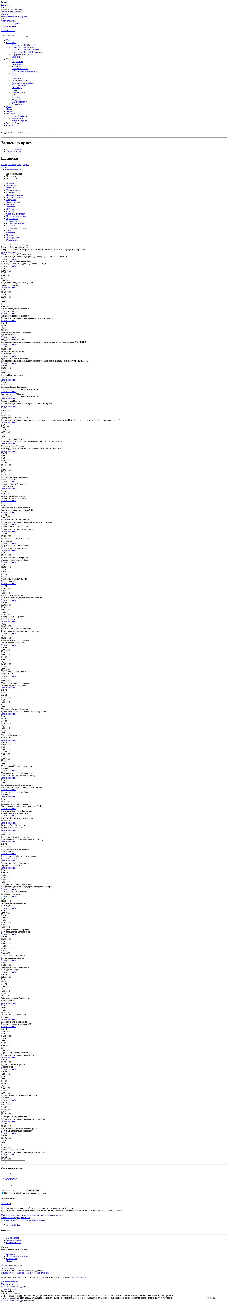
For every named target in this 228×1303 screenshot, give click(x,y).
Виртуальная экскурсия (22, 54)
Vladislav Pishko (79, 1277)
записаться (6, 1203)
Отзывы (10, 125)
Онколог (10, 211)
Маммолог (11, 204)
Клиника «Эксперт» (13, 1266)
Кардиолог (11, 199)
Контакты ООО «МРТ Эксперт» (26, 50)
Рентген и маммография (22, 83)
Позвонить (6, 1284)
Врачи (9, 109)
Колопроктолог (13, 202)
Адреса (14, 1284)
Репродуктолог (13, 221)
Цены (8, 106)
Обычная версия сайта (11, 12)
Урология (16, 97)
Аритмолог (11, 185)
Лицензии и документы (17, 1256)
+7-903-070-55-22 (10, 1179)
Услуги (9, 59)
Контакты (10, 1254)
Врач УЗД (10, 188)
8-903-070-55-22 (8, 21)
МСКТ (15, 76)
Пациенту (10, 114)
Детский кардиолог (15, 197)
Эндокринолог (13, 237)
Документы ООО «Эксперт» (24, 47)
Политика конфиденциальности (15, 1217)
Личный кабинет (8, 26)
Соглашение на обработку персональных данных (23, 1220)
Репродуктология (19, 85)
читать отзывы (7, 1268)
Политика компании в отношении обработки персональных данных (32, 1215)
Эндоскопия (17, 104)
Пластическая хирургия (22, 80)
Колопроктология (20, 69)
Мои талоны (17, 118)
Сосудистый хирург (15, 223)
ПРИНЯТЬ (211, 1298)
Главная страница (14, 149)
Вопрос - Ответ (13, 123)
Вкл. (16, 9)
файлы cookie (46, 1295)
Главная (9, 40)
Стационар (17, 87)
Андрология (17, 61)
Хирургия (16, 99)
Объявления (11, 1258)
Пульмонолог (12, 218)
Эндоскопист (12, 240)
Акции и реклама (14, 1240)
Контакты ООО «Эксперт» (24, 45)
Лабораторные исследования (25, 71)
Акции (9, 111)
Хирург (9, 235)
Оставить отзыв (13, 1242)
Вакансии (16, 57)
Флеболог (10, 233)
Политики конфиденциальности (124, 1298)
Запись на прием (19, 121)
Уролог (9, 230)
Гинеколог (11, 192)
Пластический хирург (16, 216)
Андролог (10, 183)
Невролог (10, 207)
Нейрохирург (12, 209)
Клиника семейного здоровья (14, 1287)
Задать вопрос (12, 1238)
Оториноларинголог (15, 214)
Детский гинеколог (15, 195)
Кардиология (17, 66)
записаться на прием (10, 23)
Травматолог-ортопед (16, 228)
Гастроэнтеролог (14, 190)
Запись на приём (8, 252)
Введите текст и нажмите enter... (15, 132)
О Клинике (11, 42)
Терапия (15, 90)
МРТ (14, 73)
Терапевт (10, 226)
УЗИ (14, 95)
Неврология (17, 78)
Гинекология (17, 64)
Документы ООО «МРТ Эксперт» (27, 52)
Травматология (18, 92)
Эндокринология (19, 102)
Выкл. (21, 9)
